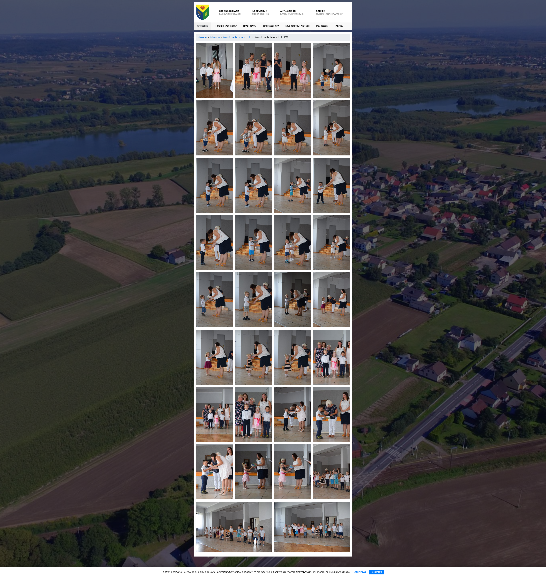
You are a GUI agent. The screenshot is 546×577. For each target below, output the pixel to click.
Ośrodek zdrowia (271, 26)
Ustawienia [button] (360, 572)
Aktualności (292, 12)
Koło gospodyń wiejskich (298, 26)
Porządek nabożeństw (226, 26)
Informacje (260, 12)
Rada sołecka (322, 26)
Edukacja (215, 37)
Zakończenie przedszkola (237, 37)
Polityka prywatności (337, 572)
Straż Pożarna (249, 26)
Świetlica (339, 26)
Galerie (202, 37)
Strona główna (230, 12)
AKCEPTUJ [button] (377, 572)
